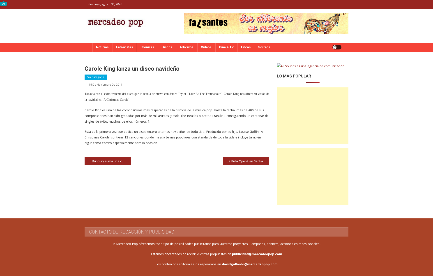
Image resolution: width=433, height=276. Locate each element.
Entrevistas (124, 47)
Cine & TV (226, 47)
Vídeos (206, 47)
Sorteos (264, 47)
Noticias (102, 47)
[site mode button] (336, 47)
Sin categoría (95, 77)
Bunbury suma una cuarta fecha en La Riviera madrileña (111, 161)
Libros (246, 47)
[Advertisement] (312, 115)
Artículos (186, 47)
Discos (167, 47)
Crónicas (147, 47)
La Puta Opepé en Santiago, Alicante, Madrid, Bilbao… (248, 161)
